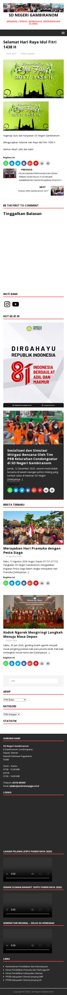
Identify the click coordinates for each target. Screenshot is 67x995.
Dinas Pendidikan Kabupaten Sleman (24, 973)
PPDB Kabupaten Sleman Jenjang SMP (24, 976)
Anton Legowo (28, 53)
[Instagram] (7, 304)
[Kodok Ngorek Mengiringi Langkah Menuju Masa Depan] (33, 626)
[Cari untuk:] (33, 681)
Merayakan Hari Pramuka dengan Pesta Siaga (32, 550)
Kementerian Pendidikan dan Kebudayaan (27, 966)
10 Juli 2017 (11, 53)
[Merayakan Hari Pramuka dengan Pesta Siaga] (33, 542)
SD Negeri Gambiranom (43, 991)
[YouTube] (16, 304)
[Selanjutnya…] (15, 479)
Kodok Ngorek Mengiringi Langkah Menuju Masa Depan (33, 634)
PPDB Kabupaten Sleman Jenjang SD (24, 980)
